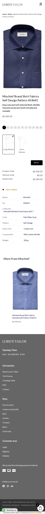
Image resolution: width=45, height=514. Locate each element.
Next (36, 163)
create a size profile (10, 409)
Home (4, 14)
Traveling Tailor (8, 380)
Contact (5, 389)
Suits (4, 414)
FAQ (4, 385)
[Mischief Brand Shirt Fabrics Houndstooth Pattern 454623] (22, 289)
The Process (7, 376)
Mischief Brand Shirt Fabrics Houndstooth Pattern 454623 (21, 316)
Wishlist (5, 456)
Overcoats (6, 431)
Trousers (6, 422)
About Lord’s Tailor (10, 372)
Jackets (5, 418)
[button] (41, 4)
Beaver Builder (36, 513)
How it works (8, 405)
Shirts (10, 14)
